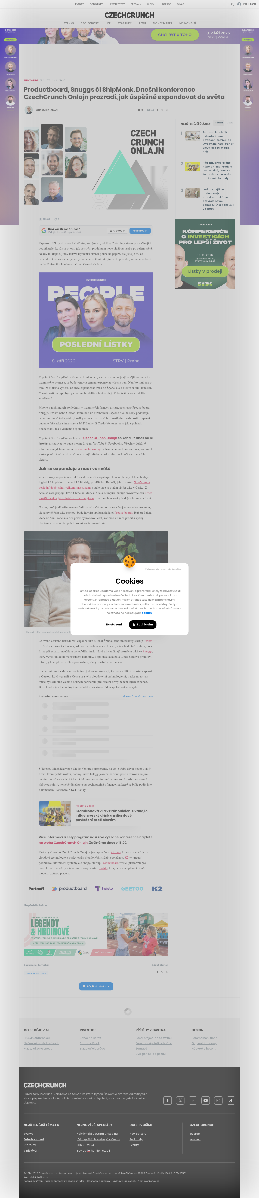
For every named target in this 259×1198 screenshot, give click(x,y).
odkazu (147, 613)
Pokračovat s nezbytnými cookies (163, 569)
